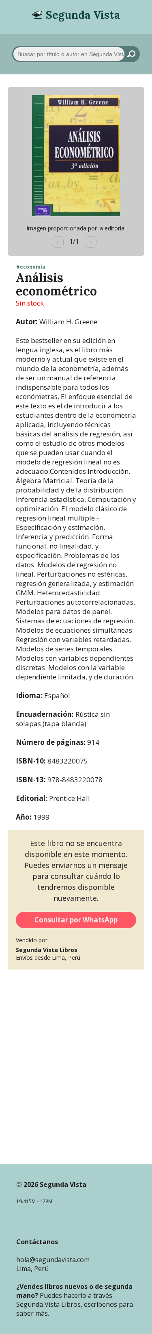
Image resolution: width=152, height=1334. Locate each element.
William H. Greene (68, 321)
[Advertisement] (76, 1078)
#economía (30, 267)
